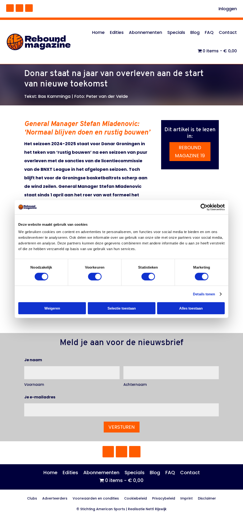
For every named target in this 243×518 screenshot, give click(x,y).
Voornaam (34, 384)
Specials (176, 32)
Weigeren (52, 308)
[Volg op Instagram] (29, 8)
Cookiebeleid (135, 499)
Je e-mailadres (39, 397)
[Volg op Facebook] (10, 8)
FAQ (209, 32)
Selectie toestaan (121, 308)
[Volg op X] (19, 8)
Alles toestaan (191, 308)
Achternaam (135, 384)
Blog (195, 32)
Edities (117, 32)
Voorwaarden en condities (96, 499)
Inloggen (228, 9)
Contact (228, 32)
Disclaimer (207, 499)
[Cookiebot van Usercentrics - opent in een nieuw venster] (204, 207)
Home (98, 32)
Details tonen (204, 294)
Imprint (186, 499)
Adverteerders (54, 499)
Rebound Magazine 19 (190, 151)
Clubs (32, 499)
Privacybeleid (163, 499)
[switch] (95, 276)
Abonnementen (145, 32)
